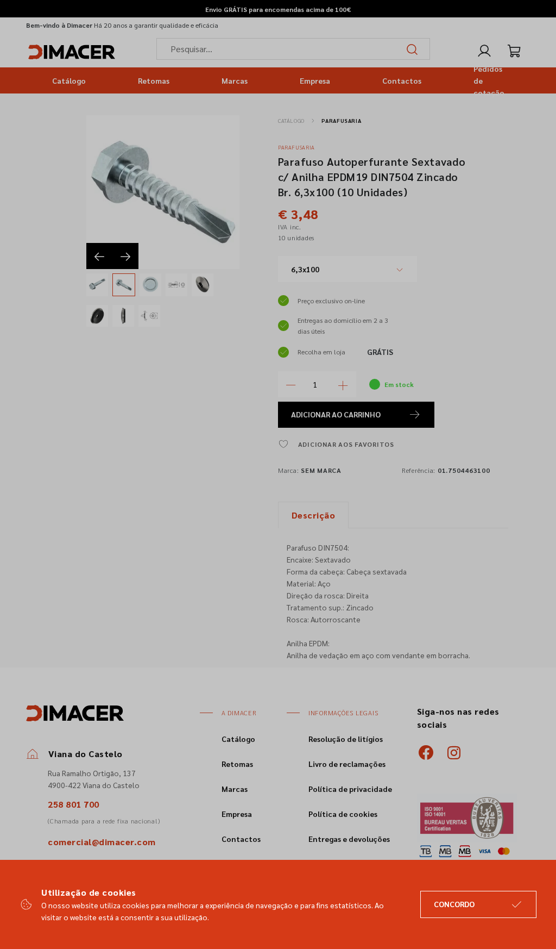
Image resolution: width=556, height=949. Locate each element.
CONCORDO (454, 904)
